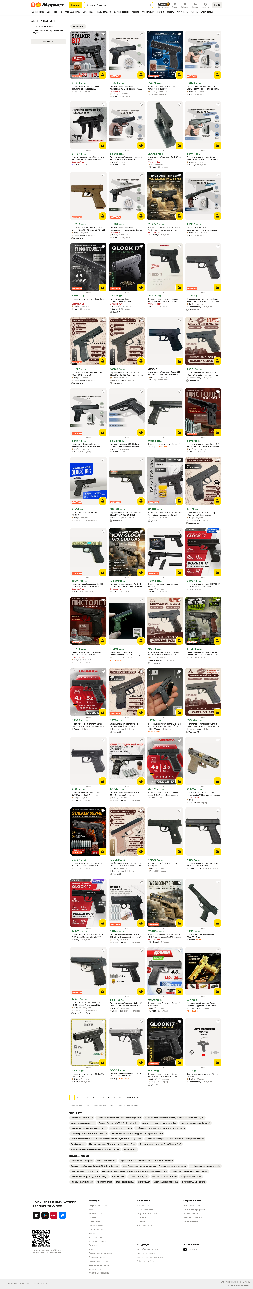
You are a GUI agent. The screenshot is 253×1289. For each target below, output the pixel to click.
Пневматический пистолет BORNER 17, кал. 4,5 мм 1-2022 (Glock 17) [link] (203, 585)
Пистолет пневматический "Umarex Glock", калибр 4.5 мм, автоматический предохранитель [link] (203, 725)
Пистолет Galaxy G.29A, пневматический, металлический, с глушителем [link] (202, 228)
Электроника (94, 1221)
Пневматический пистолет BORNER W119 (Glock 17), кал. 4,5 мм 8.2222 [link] (87, 936)
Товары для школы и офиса (100, 1253)
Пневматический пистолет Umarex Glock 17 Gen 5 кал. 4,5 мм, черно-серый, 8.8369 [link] (163, 794)
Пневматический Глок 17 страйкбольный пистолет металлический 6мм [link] (121, 300)
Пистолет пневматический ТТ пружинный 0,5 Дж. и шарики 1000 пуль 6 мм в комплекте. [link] (125, 87)
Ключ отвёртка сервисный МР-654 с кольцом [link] (202, 1075)
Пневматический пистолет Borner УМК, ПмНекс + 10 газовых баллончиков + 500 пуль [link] (86, 653)
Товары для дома (96, 1229)
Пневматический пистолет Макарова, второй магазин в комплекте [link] (126, 158)
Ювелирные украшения (99, 1273)
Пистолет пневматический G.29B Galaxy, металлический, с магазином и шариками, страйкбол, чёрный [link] (203, 87)
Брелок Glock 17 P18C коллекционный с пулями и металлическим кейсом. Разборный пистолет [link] (164, 725)
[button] (78, 26)
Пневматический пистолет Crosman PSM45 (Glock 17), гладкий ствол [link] (163, 653)
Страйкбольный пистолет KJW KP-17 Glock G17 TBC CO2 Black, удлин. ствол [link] (126, 374)
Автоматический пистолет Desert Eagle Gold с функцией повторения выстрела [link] (201, 1004)
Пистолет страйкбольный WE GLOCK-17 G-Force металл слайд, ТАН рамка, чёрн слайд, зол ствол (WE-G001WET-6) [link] (164, 936)
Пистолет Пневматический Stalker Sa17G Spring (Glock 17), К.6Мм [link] (86, 794)
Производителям (190, 1213)
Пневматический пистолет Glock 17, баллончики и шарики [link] (163, 87)
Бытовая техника (96, 1213)
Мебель (92, 1209)
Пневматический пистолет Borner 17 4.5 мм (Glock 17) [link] (164, 1004)
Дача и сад (93, 1245)
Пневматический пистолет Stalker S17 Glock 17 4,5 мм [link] (88, 1075)
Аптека (92, 1233)
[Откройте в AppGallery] (53, 1218)
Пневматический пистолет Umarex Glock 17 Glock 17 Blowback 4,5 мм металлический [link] (163, 300)
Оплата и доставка (145, 1209)
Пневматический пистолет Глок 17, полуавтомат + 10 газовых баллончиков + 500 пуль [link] (87, 87)
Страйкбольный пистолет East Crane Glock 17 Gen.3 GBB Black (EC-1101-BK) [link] (203, 300)
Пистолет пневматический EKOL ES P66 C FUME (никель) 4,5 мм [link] (125, 1074)
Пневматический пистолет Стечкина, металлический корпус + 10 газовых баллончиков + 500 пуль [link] (203, 653)
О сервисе (141, 1217)
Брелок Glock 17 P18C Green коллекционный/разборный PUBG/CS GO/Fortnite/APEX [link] (126, 653)
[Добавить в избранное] (103, 34)
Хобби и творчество (97, 1241)
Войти (217, 5)
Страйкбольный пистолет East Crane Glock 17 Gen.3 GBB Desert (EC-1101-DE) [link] (88, 228)
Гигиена (92, 1217)
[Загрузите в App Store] (36, 1218)
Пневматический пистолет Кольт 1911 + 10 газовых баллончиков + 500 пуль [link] (203, 445)
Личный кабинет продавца (148, 1249)
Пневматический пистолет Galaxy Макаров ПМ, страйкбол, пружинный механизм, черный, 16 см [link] (202, 158)
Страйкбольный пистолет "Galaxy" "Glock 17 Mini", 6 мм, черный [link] (201, 514)
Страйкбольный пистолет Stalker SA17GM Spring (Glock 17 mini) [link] (124, 725)
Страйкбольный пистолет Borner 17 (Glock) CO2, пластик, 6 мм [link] (87, 374)
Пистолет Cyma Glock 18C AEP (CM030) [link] (84, 514)
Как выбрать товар (145, 1205)
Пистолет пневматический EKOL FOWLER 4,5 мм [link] (201, 936)
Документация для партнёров (150, 1257)
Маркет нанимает (191, 1221)
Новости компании (191, 1205)
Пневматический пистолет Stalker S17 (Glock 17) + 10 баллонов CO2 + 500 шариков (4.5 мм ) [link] (126, 1004)
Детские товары (96, 1269)
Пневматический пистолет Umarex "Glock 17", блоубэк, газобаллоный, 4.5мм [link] (201, 374)
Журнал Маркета (144, 1225)
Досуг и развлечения (98, 1205)
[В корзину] (103, 75)
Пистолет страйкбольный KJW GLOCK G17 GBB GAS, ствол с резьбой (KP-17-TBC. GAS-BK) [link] (126, 585)
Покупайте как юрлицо (147, 1213)
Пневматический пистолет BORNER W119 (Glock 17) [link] (163, 864)
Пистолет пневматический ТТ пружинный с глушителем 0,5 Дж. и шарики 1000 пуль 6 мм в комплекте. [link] (126, 228)
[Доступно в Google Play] (45, 1218)
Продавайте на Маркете (147, 1253)
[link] (81, 1118)
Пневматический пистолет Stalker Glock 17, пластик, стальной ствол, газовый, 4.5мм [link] (162, 1075)
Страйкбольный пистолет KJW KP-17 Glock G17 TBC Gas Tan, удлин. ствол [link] (125, 864)
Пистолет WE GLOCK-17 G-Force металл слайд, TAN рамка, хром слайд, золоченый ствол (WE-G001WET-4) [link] (203, 794)
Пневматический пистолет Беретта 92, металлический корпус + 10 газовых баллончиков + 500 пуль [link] (87, 864)
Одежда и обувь (96, 1225)
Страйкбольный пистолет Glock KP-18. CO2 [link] (164, 158)
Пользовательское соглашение (33, 1284)
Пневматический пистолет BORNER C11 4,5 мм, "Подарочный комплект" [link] (125, 936)
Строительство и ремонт (99, 1265)
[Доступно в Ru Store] (62, 1218)
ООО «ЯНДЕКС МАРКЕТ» (239, 1282)
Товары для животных (98, 1261)
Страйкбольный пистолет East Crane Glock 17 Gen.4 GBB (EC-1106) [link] (125, 514)
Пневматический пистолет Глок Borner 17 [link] (88, 300)
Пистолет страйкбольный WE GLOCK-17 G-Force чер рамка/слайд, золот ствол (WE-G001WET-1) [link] (164, 228)
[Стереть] (150, 5)
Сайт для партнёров (145, 1261)
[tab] (38, 12)
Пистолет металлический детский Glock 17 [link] (163, 585)
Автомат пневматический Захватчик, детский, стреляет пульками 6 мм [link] (88, 158)
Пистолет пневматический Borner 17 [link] (164, 444)
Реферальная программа (194, 1209)
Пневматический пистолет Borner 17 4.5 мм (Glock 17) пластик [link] (202, 864)
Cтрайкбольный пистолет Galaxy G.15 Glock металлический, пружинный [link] (164, 373)
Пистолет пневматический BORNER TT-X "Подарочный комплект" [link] (125, 794)
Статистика (12, 1284)
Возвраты (141, 1221)
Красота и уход (95, 1237)
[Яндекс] (246, 1285)
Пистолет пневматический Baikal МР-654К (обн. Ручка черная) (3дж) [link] (87, 1003)
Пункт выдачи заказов (193, 1217)
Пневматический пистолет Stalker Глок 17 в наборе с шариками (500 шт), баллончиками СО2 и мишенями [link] (165, 514)
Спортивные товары (97, 1257)
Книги (91, 1249)
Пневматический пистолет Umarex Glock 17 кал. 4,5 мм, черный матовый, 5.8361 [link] (88, 725)
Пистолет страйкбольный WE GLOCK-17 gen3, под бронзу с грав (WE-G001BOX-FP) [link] (88, 585)
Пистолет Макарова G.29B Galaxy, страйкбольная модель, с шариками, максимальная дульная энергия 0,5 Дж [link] (126, 445)
